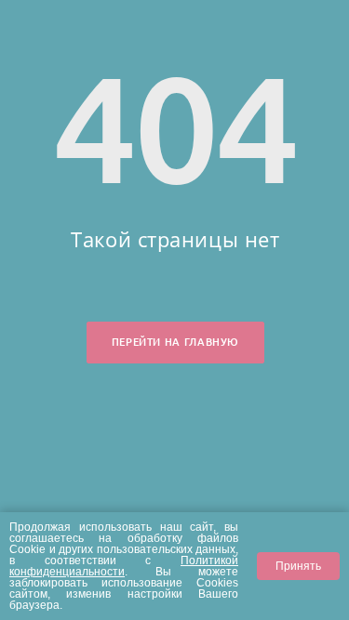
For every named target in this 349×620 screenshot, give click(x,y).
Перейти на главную (175, 342)
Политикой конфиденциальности (123, 565)
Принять (298, 566)
